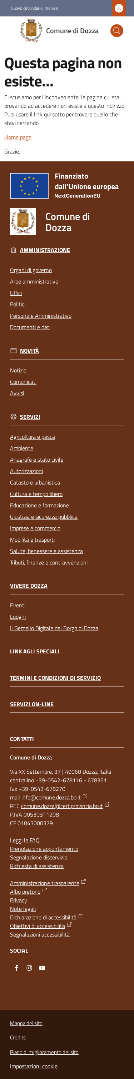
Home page (17, 137)
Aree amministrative (34, 281)
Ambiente (21, 448)
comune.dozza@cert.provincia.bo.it (62, 806)
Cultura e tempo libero (36, 494)
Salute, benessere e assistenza (46, 551)
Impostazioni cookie (34, 1066)
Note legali (23, 908)
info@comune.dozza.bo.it (51, 797)
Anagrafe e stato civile (36, 459)
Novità (29, 350)
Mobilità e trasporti (32, 539)
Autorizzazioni (26, 471)
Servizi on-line (32, 704)
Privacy (18, 900)
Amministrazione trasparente (44, 883)
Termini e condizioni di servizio (55, 677)
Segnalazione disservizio (38, 857)
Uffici (16, 292)
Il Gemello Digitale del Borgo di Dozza (54, 628)
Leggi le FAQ (25, 840)
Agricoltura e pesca (32, 436)
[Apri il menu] (10, 30)
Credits (18, 1037)
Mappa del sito (26, 1023)
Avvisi (17, 393)
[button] (116, 30)
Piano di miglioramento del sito (44, 1052)
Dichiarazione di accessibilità (43, 917)
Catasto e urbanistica (35, 482)
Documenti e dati (30, 327)
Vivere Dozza (29, 585)
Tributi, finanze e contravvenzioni (49, 562)
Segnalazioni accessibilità (40, 934)
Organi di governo (31, 270)
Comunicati (23, 381)
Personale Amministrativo (40, 315)
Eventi (17, 605)
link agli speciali (34, 651)
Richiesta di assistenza (37, 866)
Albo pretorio (25, 891)
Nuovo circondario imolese (34, 8)
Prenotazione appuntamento (44, 848)
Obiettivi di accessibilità (37, 926)
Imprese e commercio (35, 528)
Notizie (18, 370)
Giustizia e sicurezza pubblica (44, 516)
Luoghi (18, 616)
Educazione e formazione (39, 505)
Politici (17, 304)
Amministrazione (45, 250)
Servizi (30, 416)
